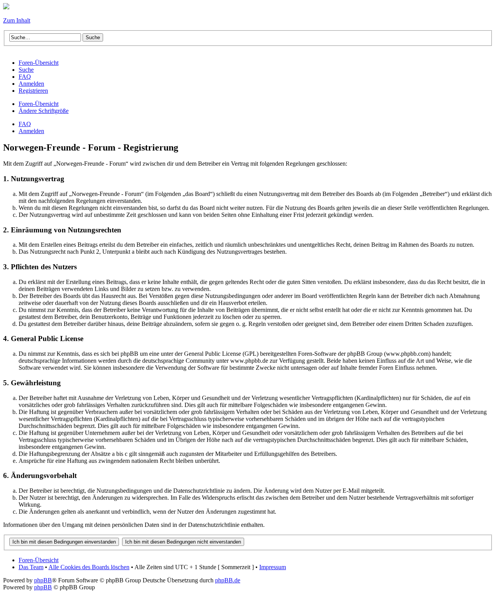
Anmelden (31, 131)
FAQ (25, 124)
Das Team (31, 567)
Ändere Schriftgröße (44, 110)
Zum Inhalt (16, 20)
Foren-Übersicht (39, 103)
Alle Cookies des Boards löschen (88, 567)
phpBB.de (227, 580)
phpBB (43, 580)
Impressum (272, 567)
